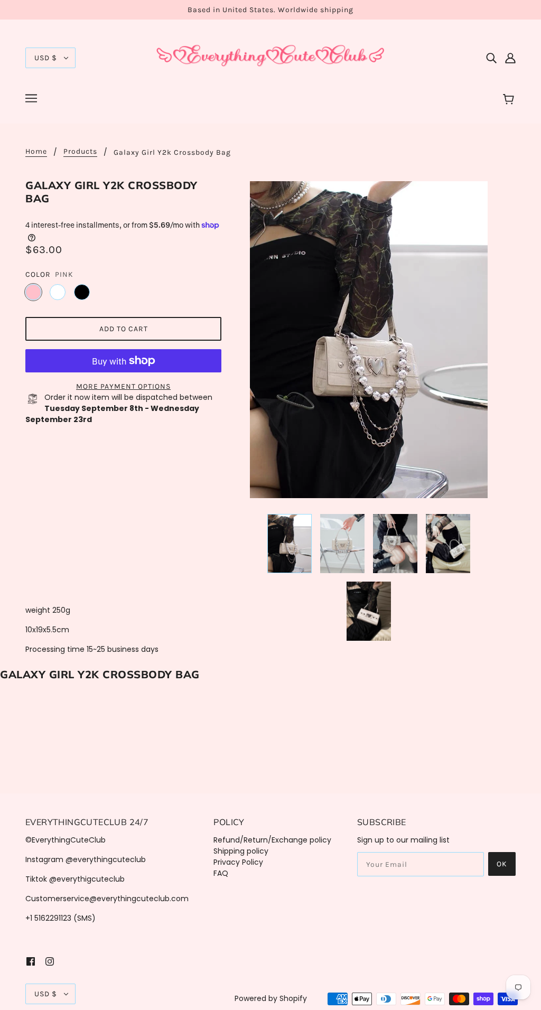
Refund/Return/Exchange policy (272, 840)
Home (36, 152)
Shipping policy (240, 851)
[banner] (270, 57)
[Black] (82, 292)
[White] (58, 292)
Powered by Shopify (271, 998)
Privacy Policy (238, 862)
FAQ (220, 873)
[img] (491, 58)
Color (38, 274)
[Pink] (33, 292)
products (80, 152)
